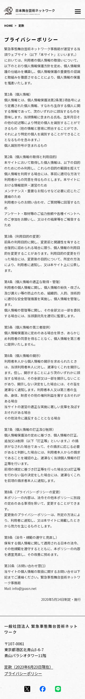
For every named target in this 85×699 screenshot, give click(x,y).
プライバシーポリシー (23, 673)
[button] (78, 12)
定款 (21, 25)
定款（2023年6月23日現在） (28, 667)
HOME (8, 25)
